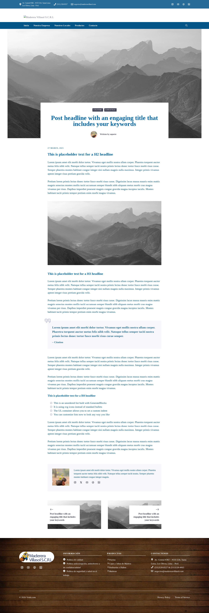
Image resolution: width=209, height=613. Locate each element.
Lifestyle (110, 110)
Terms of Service (182, 597)
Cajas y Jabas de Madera (120, 563)
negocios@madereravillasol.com (169, 571)
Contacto (93, 25)
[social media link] (75, 482)
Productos (79, 25)
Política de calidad (75, 560)
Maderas (113, 571)
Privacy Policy (164, 597)
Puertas (112, 560)
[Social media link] (172, 4)
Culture (98, 110)
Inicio (26, 25)
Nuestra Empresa (42, 25)
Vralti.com (31, 597)
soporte (113, 134)
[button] (185, 25)
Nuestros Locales (62, 25)
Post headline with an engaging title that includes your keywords (62, 517)
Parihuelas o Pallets (117, 567)
